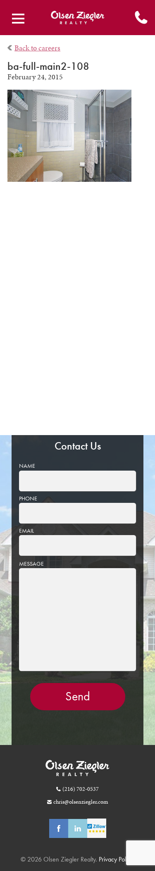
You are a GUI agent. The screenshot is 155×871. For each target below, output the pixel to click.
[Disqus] (77, 314)
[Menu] (18, 18)
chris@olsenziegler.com (80, 801)
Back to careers (37, 48)
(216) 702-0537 (80, 789)
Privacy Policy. (115, 859)
